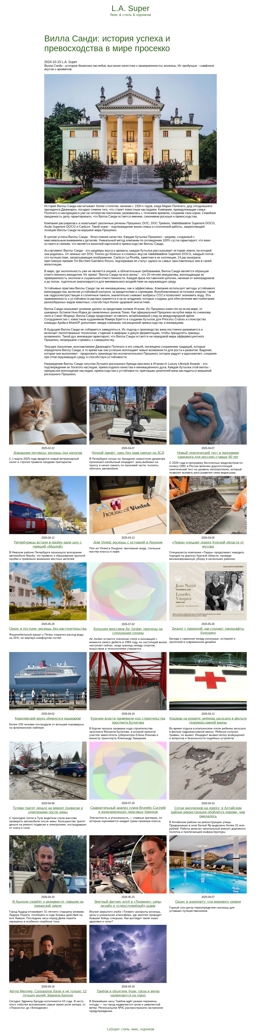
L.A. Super (130, 8)
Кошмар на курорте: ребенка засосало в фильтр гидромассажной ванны (208, 720)
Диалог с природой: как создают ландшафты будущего (208, 631)
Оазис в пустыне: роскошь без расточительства (47, 629)
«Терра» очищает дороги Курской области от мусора (208, 544)
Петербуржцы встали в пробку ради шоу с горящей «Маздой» (48, 544)
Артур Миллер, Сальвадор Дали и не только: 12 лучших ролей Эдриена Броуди (47, 993)
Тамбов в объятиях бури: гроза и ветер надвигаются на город (128, 993)
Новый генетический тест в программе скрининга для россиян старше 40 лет (208, 455)
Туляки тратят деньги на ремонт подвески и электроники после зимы (48, 810)
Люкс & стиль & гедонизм (130, 15)
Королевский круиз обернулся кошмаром (48, 718)
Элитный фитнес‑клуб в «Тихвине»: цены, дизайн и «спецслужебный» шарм (128, 904)
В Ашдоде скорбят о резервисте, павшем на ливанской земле (47, 904)
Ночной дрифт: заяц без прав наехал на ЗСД (128, 453)
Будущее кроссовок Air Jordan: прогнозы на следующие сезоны (128, 631)
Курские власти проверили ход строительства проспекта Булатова (128, 720)
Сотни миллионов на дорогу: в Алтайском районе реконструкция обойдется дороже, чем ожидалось (208, 812)
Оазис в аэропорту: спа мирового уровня (208, 902)
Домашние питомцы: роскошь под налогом (47, 453)
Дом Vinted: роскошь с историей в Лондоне (128, 542)
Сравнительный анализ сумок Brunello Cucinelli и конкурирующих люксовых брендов (128, 810)
